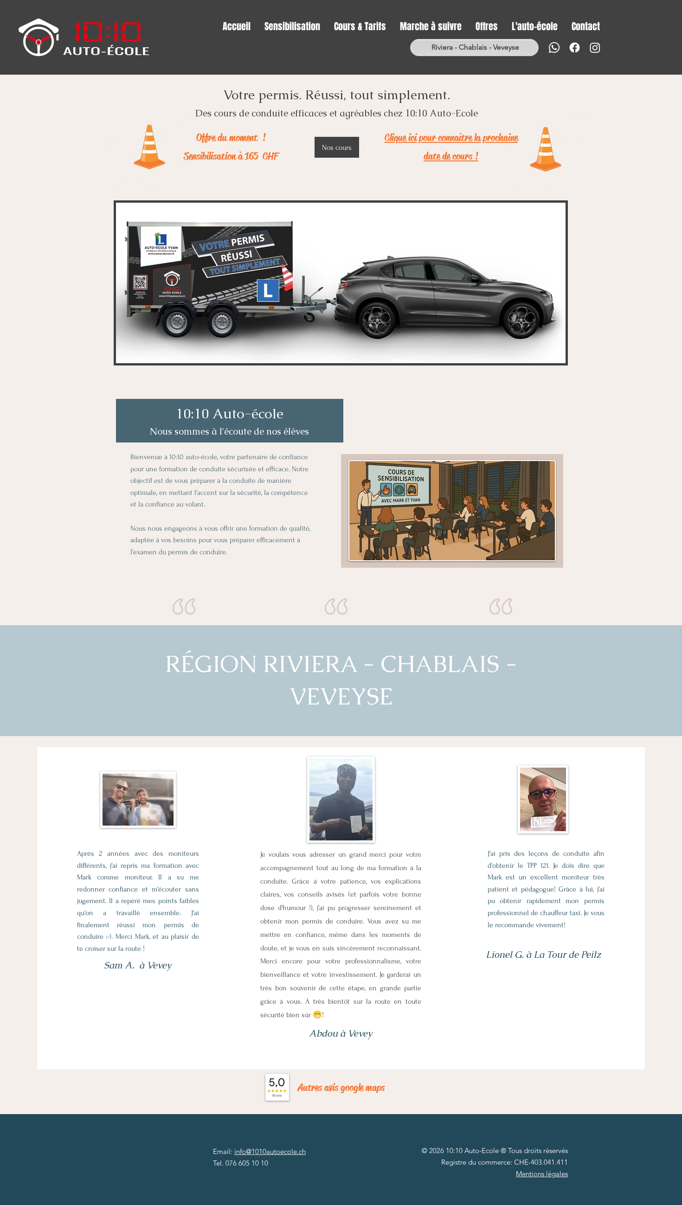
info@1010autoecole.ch (270, 1151)
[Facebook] (574, 47)
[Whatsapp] (554, 47)
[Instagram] (595, 47)
